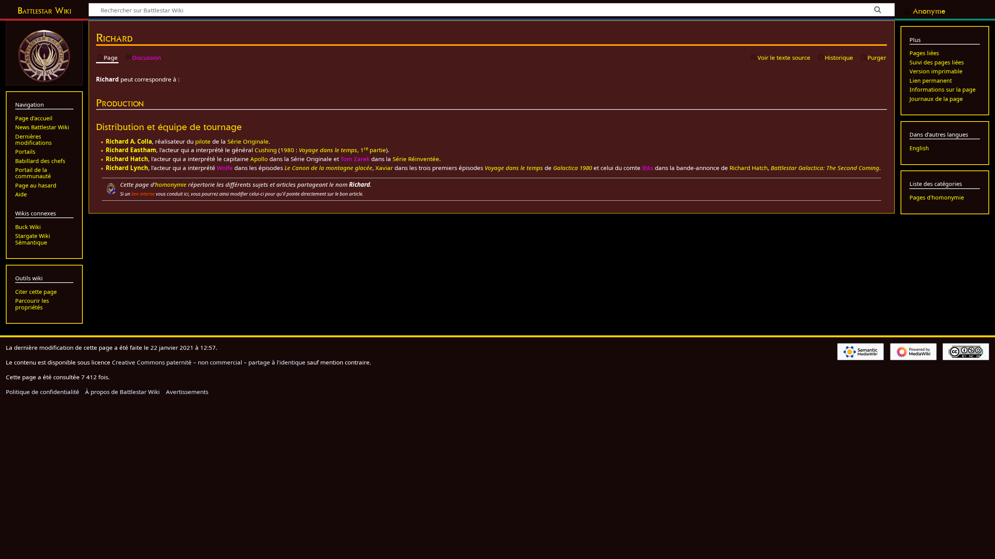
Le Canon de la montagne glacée (328, 168)
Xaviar (384, 168)
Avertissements (187, 392)
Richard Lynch (127, 168)
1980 (287, 150)
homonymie (171, 184)
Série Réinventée (416, 159)
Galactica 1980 (572, 168)
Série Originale (248, 141)
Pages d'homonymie (936, 197)
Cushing (266, 150)
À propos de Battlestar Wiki (122, 392)
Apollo (259, 159)
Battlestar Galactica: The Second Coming (825, 168)
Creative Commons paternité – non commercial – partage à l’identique (208, 362)
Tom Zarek (355, 159)
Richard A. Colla (129, 141)
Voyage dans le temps (514, 168)
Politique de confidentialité (42, 392)
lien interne (143, 194)
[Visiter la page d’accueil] (44, 55)
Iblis (647, 168)
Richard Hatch (127, 159)
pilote (203, 141)
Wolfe (225, 168)
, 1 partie (342, 150)
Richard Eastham (131, 150)
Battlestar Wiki (44, 10)
